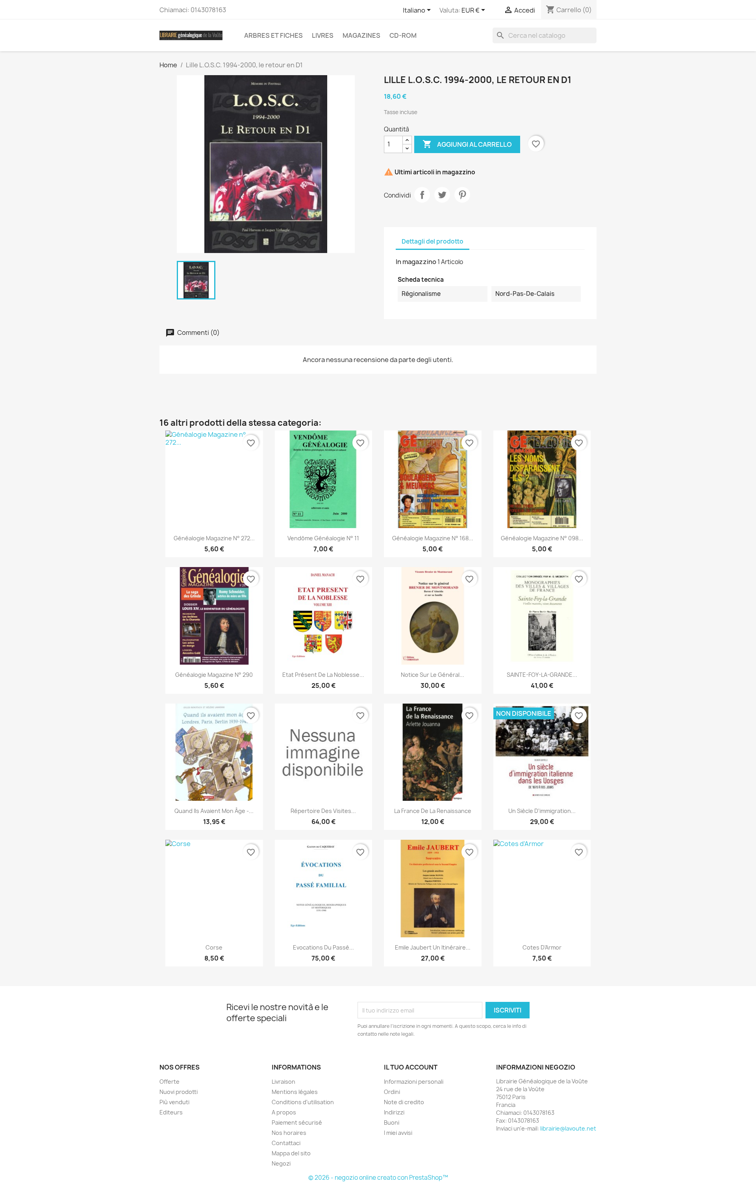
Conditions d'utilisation (303, 1102)
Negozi (281, 1163)
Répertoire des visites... (323, 811)
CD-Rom (403, 35)
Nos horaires (289, 1132)
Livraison (283, 1081)
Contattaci (286, 1143)
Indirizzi (394, 1112)
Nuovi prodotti (178, 1092)
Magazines (361, 35)
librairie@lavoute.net (568, 1128)
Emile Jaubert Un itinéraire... (433, 947)
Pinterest (462, 195)
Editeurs (171, 1112)
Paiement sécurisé (297, 1122)
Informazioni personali (413, 1081)
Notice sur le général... (432, 674)
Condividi (422, 195)
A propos (284, 1112)
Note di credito (404, 1102)
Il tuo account (410, 1067)
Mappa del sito (291, 1153)
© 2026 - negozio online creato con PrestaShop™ (378, 1177)
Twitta (442, 195)
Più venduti (174, 1102)
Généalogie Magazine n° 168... (432, 538)
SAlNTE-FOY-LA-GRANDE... (542, 674)
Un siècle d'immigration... (542, 811)
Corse (214, 947)
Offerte (169, 1081)
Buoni (391, 1122)
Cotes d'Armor (542, 947)
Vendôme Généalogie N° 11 (323, 538)
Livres (323, 35)
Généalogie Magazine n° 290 (214, 674)
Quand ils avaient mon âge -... (214, 811)
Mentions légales (295, 1092)
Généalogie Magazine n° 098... (542, 538)
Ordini (392, 1092)
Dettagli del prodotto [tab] (432, 241)
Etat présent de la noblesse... (323, 674)
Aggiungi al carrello (467, 144)
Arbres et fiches (273, 35)
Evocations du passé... (323, 947)
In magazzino (416, 262)
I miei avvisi (398, 1132)
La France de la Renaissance (432, 811)
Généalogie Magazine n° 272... (214, 538)
